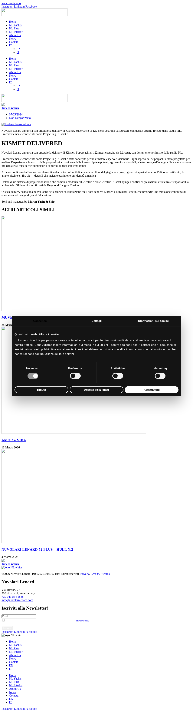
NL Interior (15, 31)
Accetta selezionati (96, 389)
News (12, 38)
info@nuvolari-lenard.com (17, 600)
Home (12, 21)
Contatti (13, 42)
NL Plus (14, 28)
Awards (105, 573)
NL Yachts (15, 25)
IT (10, 45)
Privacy (84, 573)
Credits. (95, 573)
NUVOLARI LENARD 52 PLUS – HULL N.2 (37, 549)
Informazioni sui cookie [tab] (152, 320)
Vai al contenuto (11, 3)
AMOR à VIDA (14, 440)
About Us (15, 35)
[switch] (75, 376)
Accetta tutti (152, 389)
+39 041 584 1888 (13, 596)
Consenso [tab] (40, 320)
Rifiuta (41, 389)
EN (19, 48)
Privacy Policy (82, 620)
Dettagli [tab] (96, 320)
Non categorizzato (20, 117)
